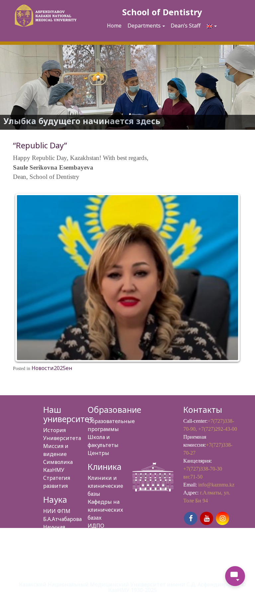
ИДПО (96, 525)
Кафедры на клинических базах (105, 509)
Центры (98, 453)
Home (114, 25)
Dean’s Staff (186, 25)
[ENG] (212, 26)
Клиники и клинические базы (105, 485)
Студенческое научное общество (61, 550)
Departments (144, 25)
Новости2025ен (52, 368)
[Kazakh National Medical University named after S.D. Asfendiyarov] (44, 17)
